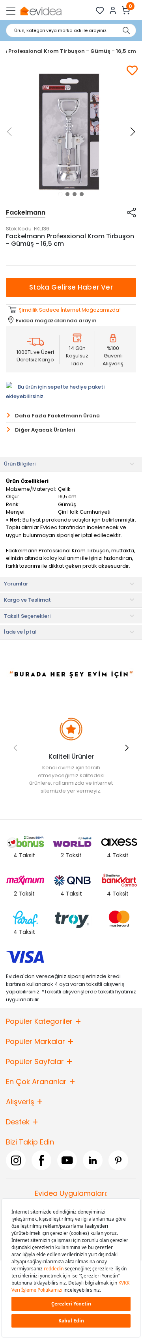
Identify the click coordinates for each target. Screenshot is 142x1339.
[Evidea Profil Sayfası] (113, 10)
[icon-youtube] (67, 1160)
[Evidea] (40, 10)
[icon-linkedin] (93, 1160)
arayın (87, 320)
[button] (60, 194)
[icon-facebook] (41, 1160)
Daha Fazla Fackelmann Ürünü (57, 415)
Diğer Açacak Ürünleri (45, 430)
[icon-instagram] (16, 1160)
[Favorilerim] (100, 10)
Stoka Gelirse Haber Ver (71, 287)
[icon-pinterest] (118, 1160)
